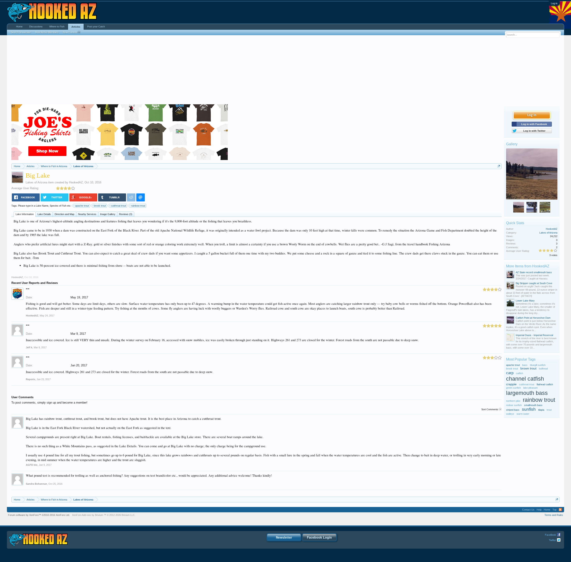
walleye (510, 413)
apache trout (82, 205)
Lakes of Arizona (36, 182)
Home (19, 26)
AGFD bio (31, 465)
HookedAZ (76, 182)
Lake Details (44, 214)
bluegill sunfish (538, 365)
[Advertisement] (285, 71)
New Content (70, 32)
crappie (511, 384)
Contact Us (528, 509)
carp (509, 373)
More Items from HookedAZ (527, 266)
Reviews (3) (125, 214)
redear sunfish (514, 405)
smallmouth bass (533, 405)
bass (525, 365)
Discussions (36, 26)
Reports (30, 379)
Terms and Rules (553, 515)
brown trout (528, 368)
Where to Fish (56, 26)
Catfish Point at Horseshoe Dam (533, 317)
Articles (75, 26)
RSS (560, 509)
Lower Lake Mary (525, 300)
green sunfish (513, 387)
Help (539, 509)
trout (549, 409)
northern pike (513, 401)
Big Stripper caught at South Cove (534, 283)
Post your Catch (96, 26)
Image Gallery (107, 214)
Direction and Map (64, 214)
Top (554, 509)
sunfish (529, 409)
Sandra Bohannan (36, 483)
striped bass (512, 409)
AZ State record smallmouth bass (534, 272)
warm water (523, 413)
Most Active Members (47, 32)
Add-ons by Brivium (103, 515)
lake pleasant (530, 387)
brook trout (100, 205)
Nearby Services (87, 214)
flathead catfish (545, 384)
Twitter (552, 540)
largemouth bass (527, 393)
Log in (554, 3)
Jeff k (29, 347)
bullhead (543, 368)
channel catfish (525, 379)
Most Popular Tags (521, 359)
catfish (519, 373)
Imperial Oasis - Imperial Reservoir (534, 335)
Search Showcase (21, 32)
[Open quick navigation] (498, 166)
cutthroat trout (118, 205)
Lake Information (25, 214)
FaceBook (550, 534)
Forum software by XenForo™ (39, 515)
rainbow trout (138, 205)
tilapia (541, 409)
